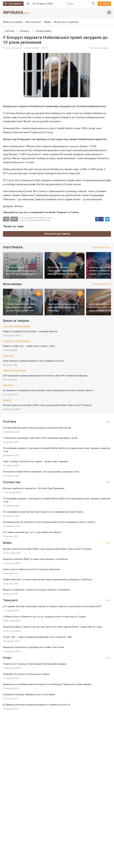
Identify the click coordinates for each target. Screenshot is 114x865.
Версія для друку (101, 48)
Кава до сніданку (13, 22)
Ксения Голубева (32, 48)
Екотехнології (34, 22)
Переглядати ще (101, 247)
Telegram (61, 212)
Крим (48, 22)
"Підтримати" (15, 3)
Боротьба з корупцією (67, 22)
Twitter (75, 212)
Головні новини (43, 31)
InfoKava (16, 12)
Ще (107, 421)
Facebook (50, 212)
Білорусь (24, 31)
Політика (9, 31)
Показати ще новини (57, 234)
